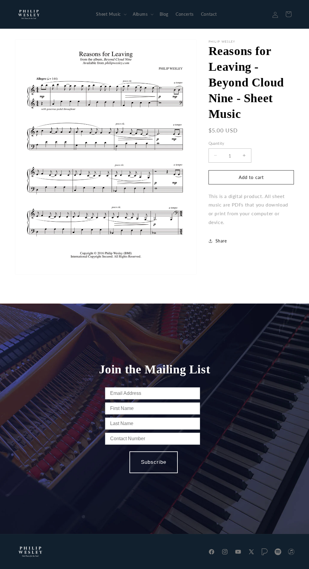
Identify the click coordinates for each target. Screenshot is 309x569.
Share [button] (221, 240)
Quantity (217, 143)
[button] (110, 14)
